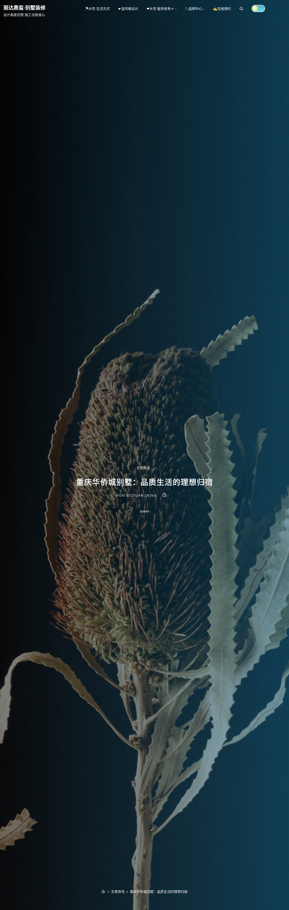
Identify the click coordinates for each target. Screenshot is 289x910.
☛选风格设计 (128, 9)
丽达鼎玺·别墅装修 (24, 7)
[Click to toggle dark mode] (258, 8)
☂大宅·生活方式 (97, 9)
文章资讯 (143, 468)
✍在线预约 (222, 9)
